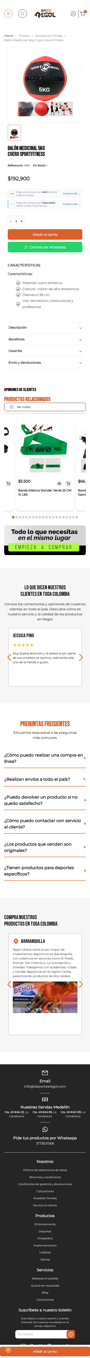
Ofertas (45, 1259)
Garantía (15, 351)
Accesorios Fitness (49, 36)
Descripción (18, 327)
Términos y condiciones (45, 1177)
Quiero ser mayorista (45, 1285)
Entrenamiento (45, 1224)
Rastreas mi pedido (45, 1278)
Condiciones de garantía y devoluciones (45, 1184)
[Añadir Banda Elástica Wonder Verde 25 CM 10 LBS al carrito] (68, 483)
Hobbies (45, 1252)
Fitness (24, 36)
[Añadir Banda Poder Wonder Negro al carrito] (8, 483)
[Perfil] (73, 14)
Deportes (45, 1231)
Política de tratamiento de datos (45, 1170)
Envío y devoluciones (25, 363)
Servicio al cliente (45, 1205)
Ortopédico (45, 1238)
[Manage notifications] (8, 1349)
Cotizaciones (45, 1191)
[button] (13, 517)
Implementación (45, 1245)
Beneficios (16, 339)
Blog (45, 1292)
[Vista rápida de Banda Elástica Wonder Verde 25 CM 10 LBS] (59, 483)
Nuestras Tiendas (45, 1198)
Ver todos (24, 407)
